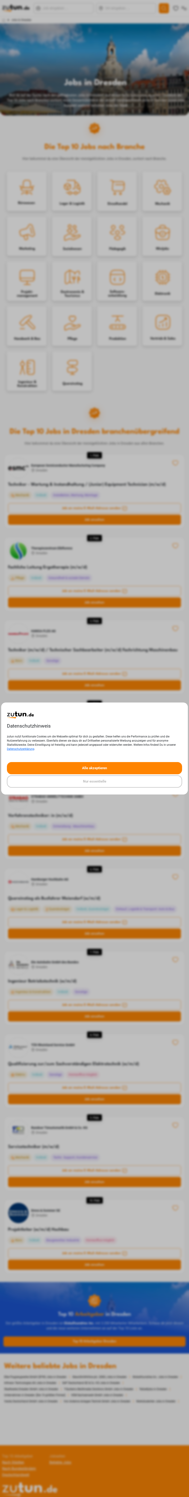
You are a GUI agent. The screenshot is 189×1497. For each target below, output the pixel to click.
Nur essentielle (94, 781)
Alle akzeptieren (94, 768)
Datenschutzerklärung (20, 749)
